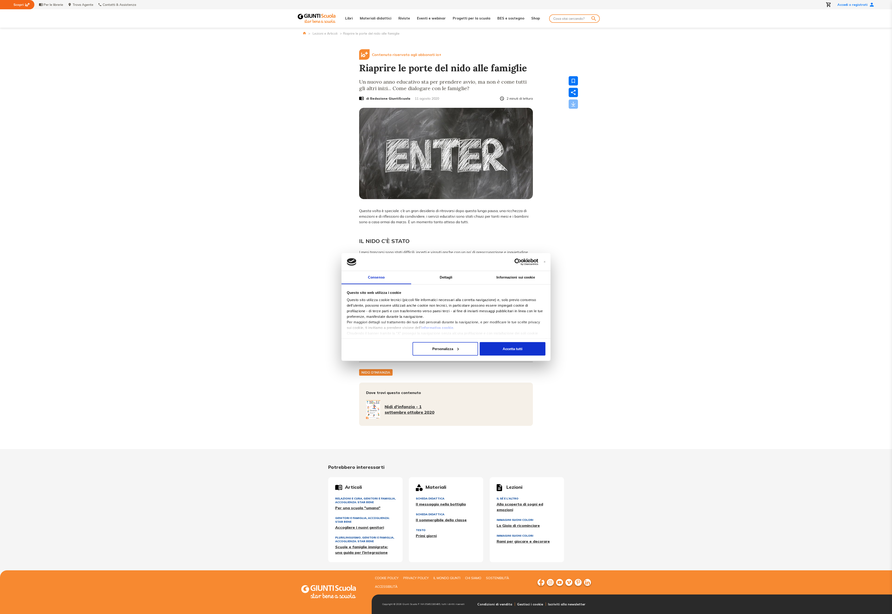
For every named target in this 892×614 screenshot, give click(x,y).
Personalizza (442, 349)
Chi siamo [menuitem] (473, 578)
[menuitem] (541, 582)
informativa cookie (437, 328)
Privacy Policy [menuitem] (416, 578)
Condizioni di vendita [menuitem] (494, 604)
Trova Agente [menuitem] (82, 5)
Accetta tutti (512, 349)
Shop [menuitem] (535, 18)
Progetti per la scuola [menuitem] (471, 18)
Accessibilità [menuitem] (386, 586)
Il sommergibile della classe (441, 520)
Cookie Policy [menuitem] (387, 578)
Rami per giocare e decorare (523, 541)
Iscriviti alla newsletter (566, 604)
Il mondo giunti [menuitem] (446, 578)
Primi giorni (426, 535)
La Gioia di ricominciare (518, 525)
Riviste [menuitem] (404, 18)
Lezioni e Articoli (325, 33)
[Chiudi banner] (544, 262)
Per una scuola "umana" (357, 508)
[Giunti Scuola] (316, 18)
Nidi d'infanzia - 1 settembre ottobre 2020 (409, 409)
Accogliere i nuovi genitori (359, 527)
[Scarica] (573, 104)
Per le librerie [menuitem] (53, 5)
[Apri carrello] (828, 4)
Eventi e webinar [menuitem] (431, 18)
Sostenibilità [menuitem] (497, 578)
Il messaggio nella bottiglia (441, 504)
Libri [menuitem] (349, 18)
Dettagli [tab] (446, 277)
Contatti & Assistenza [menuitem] (119, 5)
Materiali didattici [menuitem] (375, 18)
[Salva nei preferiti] (573, 80)
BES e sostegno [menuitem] (510, 18)
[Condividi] (573, 92)
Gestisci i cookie (530, 604)
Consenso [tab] (376, 277)
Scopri (18, 5)
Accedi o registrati (852, 5)
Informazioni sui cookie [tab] (515, 277)
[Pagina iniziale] (304, 33)
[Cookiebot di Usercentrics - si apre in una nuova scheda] (518, 262)
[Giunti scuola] (333, 592)
